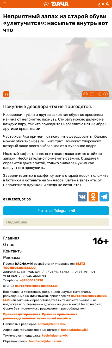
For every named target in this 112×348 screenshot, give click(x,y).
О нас (8, 244)
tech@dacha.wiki (55, 335)
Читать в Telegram (54, 210)
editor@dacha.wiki (52, 324)
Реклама (11, 257)
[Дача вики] (56, 4)
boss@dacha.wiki (74, 330)
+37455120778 (31, 280)
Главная (11, 238)
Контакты (12, 251)
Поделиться (98, 94)
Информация (105, 94)
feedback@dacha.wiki (45, 341)
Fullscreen (92, 94)
